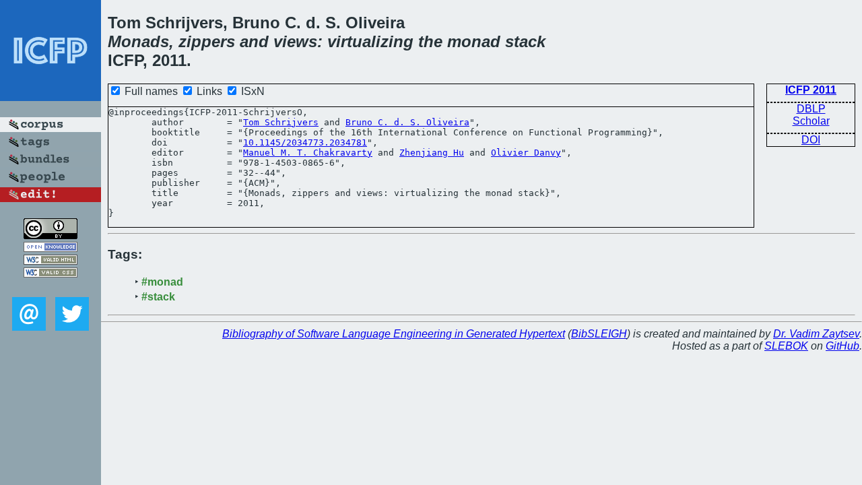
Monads (138, 41)
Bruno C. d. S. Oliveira (407, 122)
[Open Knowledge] (50, 248)
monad (473, 41)
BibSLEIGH (599, 334)
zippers (206, 41)
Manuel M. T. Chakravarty (307, 153)
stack (525, 41)
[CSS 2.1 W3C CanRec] (50, 287)
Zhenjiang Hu (431, 153)
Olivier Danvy (526, 153)
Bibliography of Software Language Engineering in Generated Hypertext (393, 334)
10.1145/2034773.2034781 (305, 142)
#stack (158, 296)
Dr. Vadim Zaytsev (816, 334)
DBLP (811, 109)
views (295, 41)
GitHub (842, 346)
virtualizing (370, 41)
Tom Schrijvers (281, 122)
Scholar (811, 121)
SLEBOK (786, 346)
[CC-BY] (50, 235)
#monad (162, 282)
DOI (810, 140)
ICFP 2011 (810, 90)
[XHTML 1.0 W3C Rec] (50, 261)
